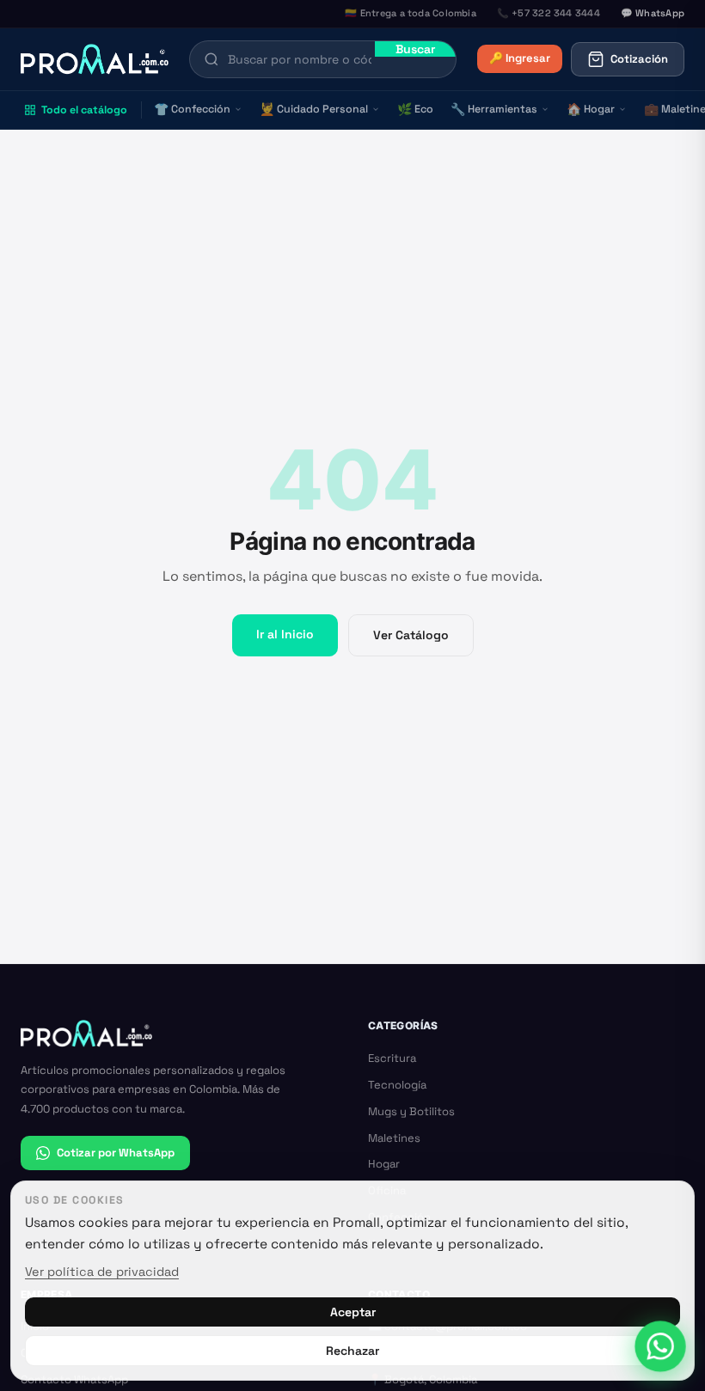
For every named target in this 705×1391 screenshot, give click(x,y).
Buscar (415, 49)
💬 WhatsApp (652, 13)
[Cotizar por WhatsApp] (660, 1346)
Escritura (392, 1058)
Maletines (394, 1138)
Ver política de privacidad (102, 1271)
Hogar (591, 109)
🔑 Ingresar (519, 58)
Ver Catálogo (411, 635)
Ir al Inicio (285, 634)
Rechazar (352, 1350)
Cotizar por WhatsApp (116, 1152)
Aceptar (353, 1312)
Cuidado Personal (314, 109)
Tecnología (397, 1084)
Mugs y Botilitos (411, 1111)
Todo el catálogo (84, 110)
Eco (415, 109)
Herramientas (494, 109)
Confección (192, 109)
